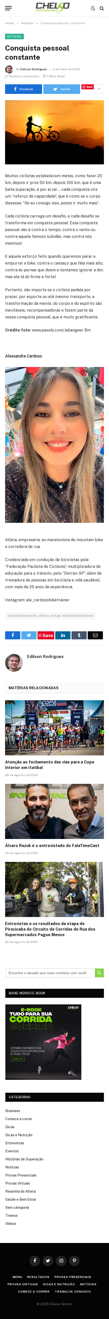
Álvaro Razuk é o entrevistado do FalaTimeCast (52, 845)
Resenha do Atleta (20, 1191)
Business (12, 1111)
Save (89, 87)
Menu (17, 1277)
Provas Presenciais (21, 1175)
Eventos (12, 1151)
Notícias (14, 36)
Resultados (38, 1277)
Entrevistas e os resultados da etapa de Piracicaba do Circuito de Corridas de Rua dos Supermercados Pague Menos (50, 929)
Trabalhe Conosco (73, 1291)
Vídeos (10, 1224)
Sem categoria (17, 1207)
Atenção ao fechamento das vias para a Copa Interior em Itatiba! (49, 765)
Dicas (9, 1127)
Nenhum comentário (24, 76)
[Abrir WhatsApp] (96, 1306)
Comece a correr (18, 1119)
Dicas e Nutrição (18, 1135)
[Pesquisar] (101, 8)
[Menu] (8, 8)
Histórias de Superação (24, 1159)
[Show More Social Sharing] (99, 89)
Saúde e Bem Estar (20, 1199)
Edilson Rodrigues (33, 69)
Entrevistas (14, 1143)
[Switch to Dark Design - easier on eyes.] (93, 8)
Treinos (11, 1216)
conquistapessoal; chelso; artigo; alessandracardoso (51, 615)
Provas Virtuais (17, 1183)
